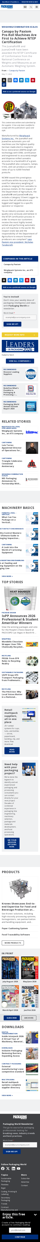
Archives (28, 1018)
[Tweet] (27, 80)
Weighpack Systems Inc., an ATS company (18, 271)
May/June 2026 (29, 981)
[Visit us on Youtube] (18, 1168)
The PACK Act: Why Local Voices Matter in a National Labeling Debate (12, 694)
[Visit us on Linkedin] (13, 1168)
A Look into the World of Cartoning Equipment (12, 550)
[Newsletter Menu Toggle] (25, 7)
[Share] (15, 80)
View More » (7, 576)
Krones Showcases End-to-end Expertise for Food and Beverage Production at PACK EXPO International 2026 (19, 906)
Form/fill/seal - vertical (9, 513)
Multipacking (8, 1080)
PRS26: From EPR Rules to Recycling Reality (11, 661)
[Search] (31, 7)
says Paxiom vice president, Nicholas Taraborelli (17, 242)
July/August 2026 (10, 981)
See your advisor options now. (12, 843)
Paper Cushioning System (15, 928)
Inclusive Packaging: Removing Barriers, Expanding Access (12, 1053)
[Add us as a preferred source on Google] (4, 84)
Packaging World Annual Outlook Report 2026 (11, 406)
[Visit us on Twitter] (8, 1168)
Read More (12, 750)
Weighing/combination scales (20, 27)
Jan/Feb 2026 (29, 1010)
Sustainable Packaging (12, 672)
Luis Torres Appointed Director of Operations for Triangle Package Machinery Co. (12, 448)
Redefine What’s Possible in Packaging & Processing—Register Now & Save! (11, 391)
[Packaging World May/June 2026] (29, 968)
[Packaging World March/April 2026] (10, 996)
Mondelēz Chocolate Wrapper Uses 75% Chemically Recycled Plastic (12, 644)
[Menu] (36, 7)
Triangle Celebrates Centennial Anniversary (12, 464)
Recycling (6, 656)
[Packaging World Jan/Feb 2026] (29, 996)
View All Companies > (20, 361)
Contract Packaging (11, 1064)
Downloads (7, 1048)
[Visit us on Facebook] (2, 1168)
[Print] (4, 80)
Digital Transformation (9, 1033)
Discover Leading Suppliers (11, 373)
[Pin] (33, 80)
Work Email (9, 313)
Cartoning (7, 442)
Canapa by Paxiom (17, 70)
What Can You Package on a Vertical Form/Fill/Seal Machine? (9, 520)
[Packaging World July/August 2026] (10, 968)
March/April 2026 (10, 1010)
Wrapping (6, 639)
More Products (13, 943)
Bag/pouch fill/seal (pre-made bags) (11, 427)
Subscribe (12, 1018)
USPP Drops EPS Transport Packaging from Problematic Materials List (12, 678)
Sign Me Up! (12, 324)
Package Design (9, 613)
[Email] (10, 80)
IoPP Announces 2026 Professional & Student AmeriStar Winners (20, 619)
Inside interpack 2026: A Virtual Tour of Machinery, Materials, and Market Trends (13, 1039)
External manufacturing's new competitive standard (13, 1069)
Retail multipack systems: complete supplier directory (11, 1085)
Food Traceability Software (16, 934)
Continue (20, 1237)
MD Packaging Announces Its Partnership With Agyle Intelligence (11, 481)
